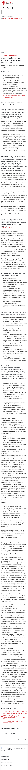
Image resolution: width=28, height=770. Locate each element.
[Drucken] (23, 71)
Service (13, 733)
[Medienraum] (12, 8)
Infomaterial (5, 733)
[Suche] (8, 8)
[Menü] (3, 8)
